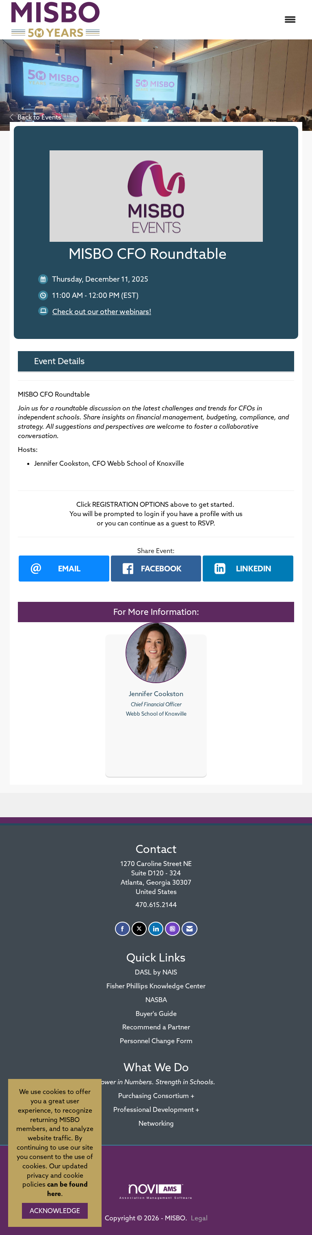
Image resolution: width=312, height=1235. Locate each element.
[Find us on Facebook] (122, 929)
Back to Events (39, 117)
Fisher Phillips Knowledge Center (156, 986)
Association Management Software (156, 1197)
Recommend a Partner (156, 1027)
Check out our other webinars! (101, 311)
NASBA (156, 1000)
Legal (199, 1218)
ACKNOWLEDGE (55, 1211)
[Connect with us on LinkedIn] (155, 929)
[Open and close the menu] (204, 19)
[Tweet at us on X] (139, 929)
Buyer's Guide (156, 1013)
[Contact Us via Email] (189, 929)
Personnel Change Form (156, 1041)
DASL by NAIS (156, 972)
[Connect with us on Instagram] (172, 929)
